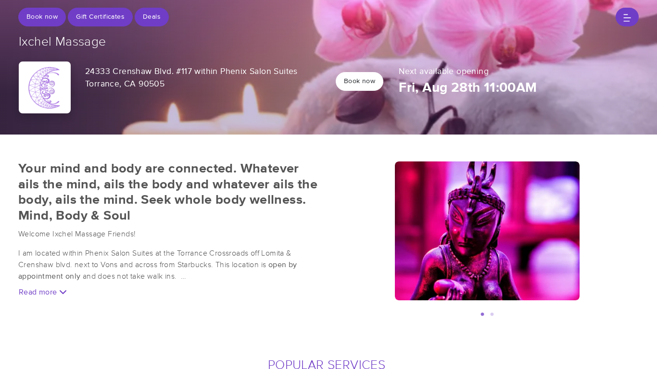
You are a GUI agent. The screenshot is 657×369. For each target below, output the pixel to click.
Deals (152, 16)
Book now (42, 16)
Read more (39, 292)
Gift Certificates (100, 16)
